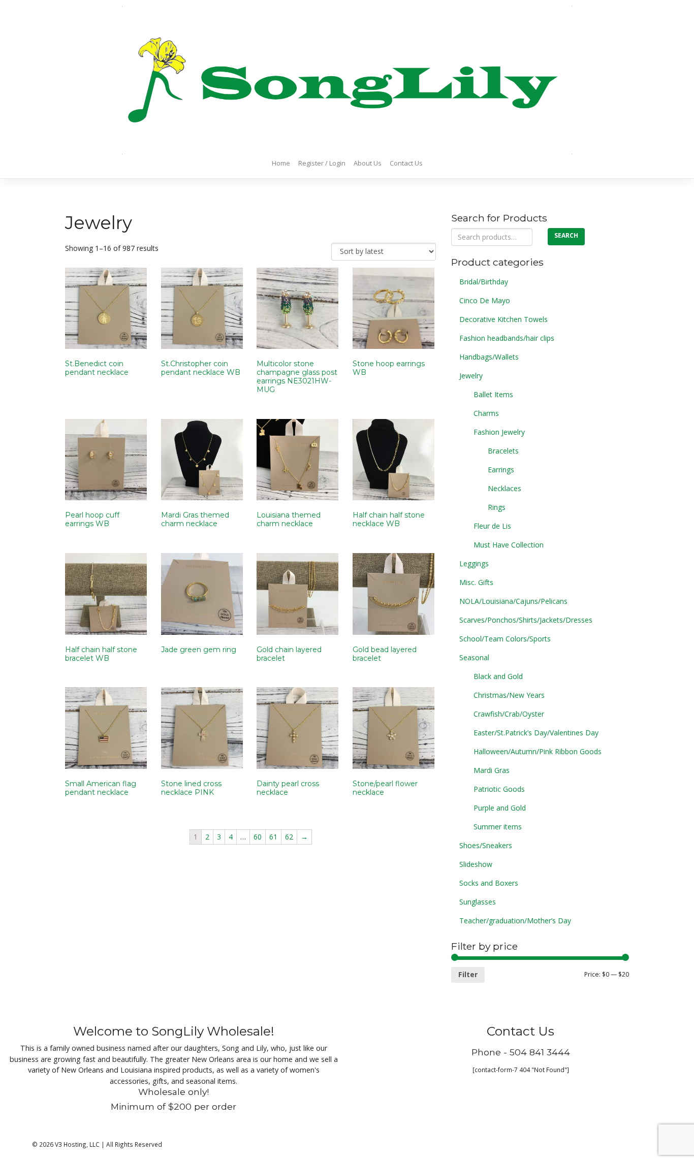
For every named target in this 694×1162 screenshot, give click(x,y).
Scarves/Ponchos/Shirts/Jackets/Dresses (525, 620)
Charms (486, 413)
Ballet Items (493, 394)
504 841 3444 (540, 1052)
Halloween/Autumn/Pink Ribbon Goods (538, 751)
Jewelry (471, 375)
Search (566, 235)
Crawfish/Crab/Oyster (509, 714)
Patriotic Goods (499, 789)
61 (273, 837)
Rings (497, 507)
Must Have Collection (509, 545)
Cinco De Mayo (484, 300)
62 (289, 837)
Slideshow (475, 864)
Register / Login (321, 163)
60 (258, 837)
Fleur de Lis (492, 526)
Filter (468, 974)
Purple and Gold (500, 808)
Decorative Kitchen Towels (503, 319)
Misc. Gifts (476, 582)
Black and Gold (498, 676)
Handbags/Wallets (489, 357)
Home (281, 163)
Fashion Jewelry (499, 432)
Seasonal (474, 657)
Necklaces (504, 488)
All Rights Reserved (134, 1144)
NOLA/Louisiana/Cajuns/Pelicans (513, 601)
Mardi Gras (492, 770)
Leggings (474, 563)
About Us (368, 163)
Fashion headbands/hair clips (506, 338)
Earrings (501, 469)
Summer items (498, 826)
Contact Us (406, 163)
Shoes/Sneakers (485, 845)
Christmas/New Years (509, 695)
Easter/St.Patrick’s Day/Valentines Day (536, 732)
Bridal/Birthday (483, 281)
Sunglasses (477, 902)
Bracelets (503, 451)
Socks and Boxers (488, 883)
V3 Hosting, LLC (77, 1144)
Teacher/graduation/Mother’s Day (515, 920)
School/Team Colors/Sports (505, 638)
